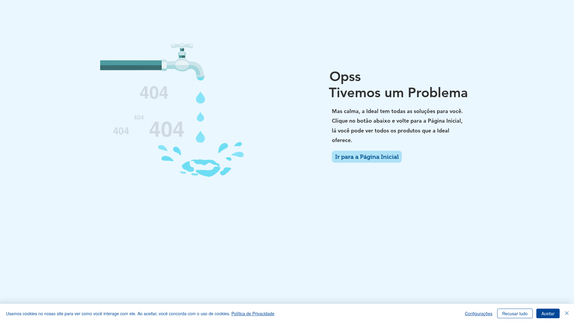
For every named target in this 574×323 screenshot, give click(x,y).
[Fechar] (566, 313)
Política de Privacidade (252, 313)
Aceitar (548, 313)
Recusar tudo (515, 313)
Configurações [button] (478, 313)
